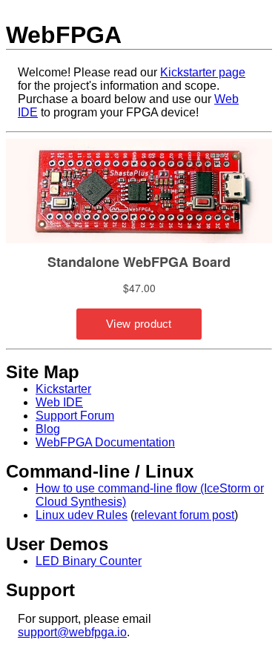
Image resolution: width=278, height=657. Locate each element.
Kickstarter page (202, 72)
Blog (48, 429)
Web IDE (59, 402)
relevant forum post (184, 515)
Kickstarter (63, 389)
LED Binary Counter (89, 561)
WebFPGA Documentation (105, 442)
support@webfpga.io (72, 632)
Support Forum (75, 415)
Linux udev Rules (82, 515)
